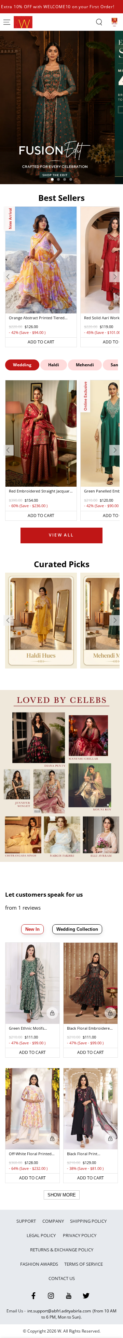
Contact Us (62, 1278)
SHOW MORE (61, 1194)
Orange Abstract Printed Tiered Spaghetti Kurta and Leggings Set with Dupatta (38, 318)
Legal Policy (42, 1235)
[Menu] (7, 22)
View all (61, 535)
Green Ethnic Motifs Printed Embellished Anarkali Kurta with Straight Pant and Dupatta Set (32, 1028)
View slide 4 (70, 179)
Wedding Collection (77, 929)
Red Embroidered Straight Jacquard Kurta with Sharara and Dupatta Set (41, 491)
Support (26, 1221)
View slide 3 (64, 179)
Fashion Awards (39, 1264)
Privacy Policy (79, 1235)
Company (53, 1221)
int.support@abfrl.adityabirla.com (59, 1311)
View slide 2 (58, 179)
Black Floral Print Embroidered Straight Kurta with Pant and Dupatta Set (86, 1154)
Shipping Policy (88, 1221)
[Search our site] (99, 22)
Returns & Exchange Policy (61, 1250)
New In (32, 929)
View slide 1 (52, 179)
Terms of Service (83, 1264)
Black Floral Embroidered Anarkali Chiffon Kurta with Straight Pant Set (89, 1028)
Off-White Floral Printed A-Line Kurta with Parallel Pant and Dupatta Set (32, 1154)
